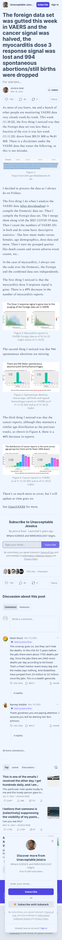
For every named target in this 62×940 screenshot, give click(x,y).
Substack (15, 933)
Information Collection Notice (37, 555)
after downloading (33, 206)
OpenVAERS (16, 506)
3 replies (18, 735)
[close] (52, 841)
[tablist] (17, 607)
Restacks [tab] (24, 607)
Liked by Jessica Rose (23, 642)
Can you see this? (12, 821)
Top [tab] (6, 767)
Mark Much (16, 638)
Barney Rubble (18, 704)
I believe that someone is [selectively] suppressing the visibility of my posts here (21, 813)
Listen (54, 89)
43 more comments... (14, 750)
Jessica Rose (17, 88)
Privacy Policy (41, 918)
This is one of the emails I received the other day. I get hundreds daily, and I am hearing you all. (22, 781)
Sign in (55, 4)
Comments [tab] (10, 607)
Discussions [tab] (28, 767)
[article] (31, 789)
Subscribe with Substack (33, 904)
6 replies (18, 693)
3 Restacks (42, 571)
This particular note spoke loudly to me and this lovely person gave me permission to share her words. (23, 790)
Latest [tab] (15, 767)
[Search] (56, 767)
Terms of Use (47, 552)
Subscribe (43, 4)
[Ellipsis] (57, 637)
